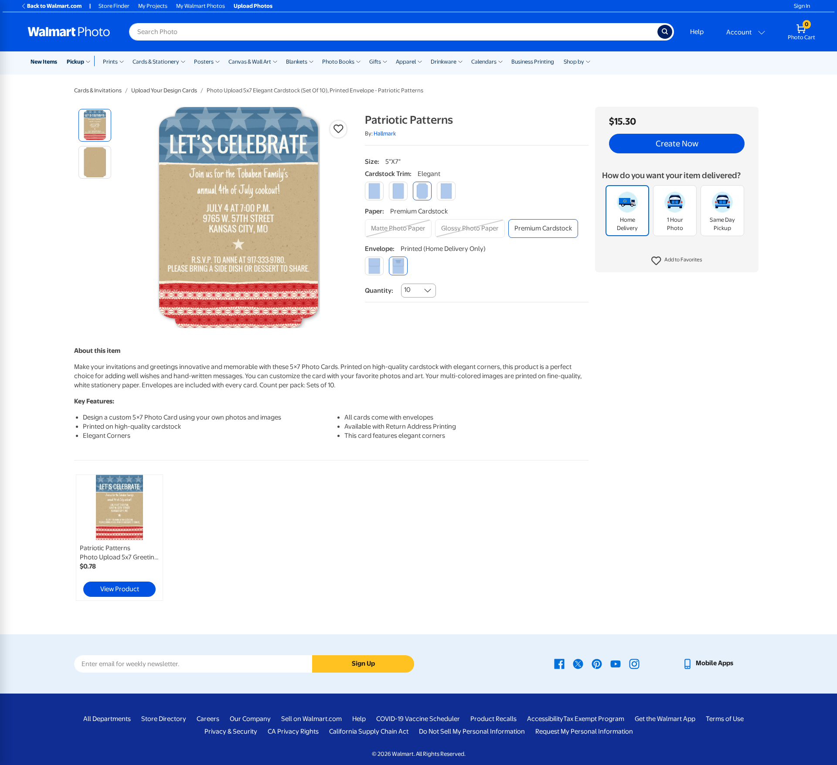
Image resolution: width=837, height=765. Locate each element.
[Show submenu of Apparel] (419, 61)
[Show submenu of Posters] (217, 61)
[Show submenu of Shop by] (588, 61)
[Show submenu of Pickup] (90, 61)
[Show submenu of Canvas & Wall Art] (275, 61)
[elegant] (422, 191)
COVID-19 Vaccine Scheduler (418, 719)
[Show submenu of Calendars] (500, 61)
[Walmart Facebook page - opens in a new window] (559, 663)
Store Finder (114, 6)
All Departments (107, 719)
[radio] (94, 125)
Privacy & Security (230, 731)
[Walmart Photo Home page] (68, 32)
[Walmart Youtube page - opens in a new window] (615, 663)
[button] (677, 261)
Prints (110, 61)
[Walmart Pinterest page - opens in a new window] (597, 663)
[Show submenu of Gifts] (385, 61)
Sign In (802, 6)
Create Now (677, 144)
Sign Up (363, 663)
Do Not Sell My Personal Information (472, 731)
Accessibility (545, 719)
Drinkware (443, 61)
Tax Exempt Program (593, 719)
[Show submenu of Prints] (121, 61)
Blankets (296, 61)
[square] (374, 191)
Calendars (484, 61)
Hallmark (385, 133)
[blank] (374, 266)
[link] (119, 537)
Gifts (375, 61)
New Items (44, 61)
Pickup (75, 61)
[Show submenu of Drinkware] (460, 61)
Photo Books (338, 61)
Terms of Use (725, 719)
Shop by (574, 61)
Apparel (406, 61)
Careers (208, 719)
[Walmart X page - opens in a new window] (578, 663)
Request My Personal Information (584, 731)
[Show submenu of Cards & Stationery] (183, 61)
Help (697, 32)
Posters (204, 61)
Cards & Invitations (98, 90)
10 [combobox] (407, 290)
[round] (398, 191)
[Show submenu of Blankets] (311, 61)
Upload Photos (253, 6)
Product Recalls (493, 719)
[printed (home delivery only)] (398, 266)
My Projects (152, 6)
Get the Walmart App (665, 719)
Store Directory (163, 719)
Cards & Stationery (156, 61)
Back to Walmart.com (54, 6)
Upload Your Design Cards (164, 90)
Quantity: (379, 290)
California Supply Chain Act (368, 731)
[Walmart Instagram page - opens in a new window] (634, 663)
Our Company (250, 719)
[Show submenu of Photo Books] (358, 61)
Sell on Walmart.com (311, 719)
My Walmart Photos (200, 6)
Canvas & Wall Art (249, 61)
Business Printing (532, 61)
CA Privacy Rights (293, 731)
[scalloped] (446, 191)
